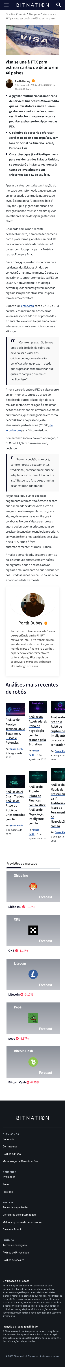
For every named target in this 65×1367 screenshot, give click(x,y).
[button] (58, 5)
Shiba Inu (14, 907)
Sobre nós (8, 1139)
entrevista (27, 306)
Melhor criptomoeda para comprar (22, 1222)
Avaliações (9, 1176)
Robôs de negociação (15, 1207)
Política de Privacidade (16, 1252)
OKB (11, 950)
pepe (11, 1038)
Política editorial (12, 1154)
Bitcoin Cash (17, 1082)
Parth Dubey (30, 623)
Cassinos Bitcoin (12, 1229)
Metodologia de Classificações (20, 1161)
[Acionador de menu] (6, 5)
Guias (6, 1184)
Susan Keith (16, 749)
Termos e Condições (15, 1245)
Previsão (8, 1191)
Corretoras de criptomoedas (19, 1214)
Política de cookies (13, 1260)
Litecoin (14, 994)
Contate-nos (10, 1146)
